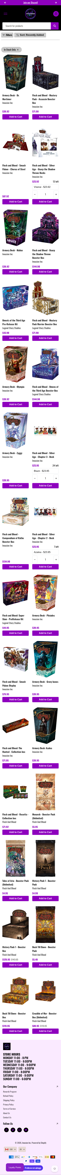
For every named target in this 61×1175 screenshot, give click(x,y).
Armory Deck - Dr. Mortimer (10, 97)
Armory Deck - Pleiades (43, 615)
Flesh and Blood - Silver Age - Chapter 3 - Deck (43, 455)
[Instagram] (19, 1130)
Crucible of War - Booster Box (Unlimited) (44, 1015)
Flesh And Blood (9, 822)
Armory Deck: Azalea (42, 748)
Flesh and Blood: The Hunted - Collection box (13, 750)
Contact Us (7, 1117)
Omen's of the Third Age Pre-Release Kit (13, 322)
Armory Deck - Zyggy (12, 453)
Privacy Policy (8, 1104)
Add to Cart (15, 117)
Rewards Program (10, 1091)
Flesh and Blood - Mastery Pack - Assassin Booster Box (44, 99)
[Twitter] (13, 1130)
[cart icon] (56, 14)
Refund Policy (8, 1095)
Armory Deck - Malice (12, 250)
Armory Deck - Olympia (13, 386)
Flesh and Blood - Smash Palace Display (14, 683)
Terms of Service (9, 1108)
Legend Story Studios (11, 328)
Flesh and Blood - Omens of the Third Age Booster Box (45, 388)
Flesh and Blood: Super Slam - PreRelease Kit (13, 617)
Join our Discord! (30, 2)
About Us (6, 1113)
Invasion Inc (7, 103)
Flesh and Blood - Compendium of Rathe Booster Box (13, 537)
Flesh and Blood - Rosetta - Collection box (15, 816)
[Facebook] (6, 1130)
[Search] (55, 26)
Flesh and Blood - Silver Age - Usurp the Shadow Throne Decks (43, 169)
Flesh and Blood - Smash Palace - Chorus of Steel (14, 167)
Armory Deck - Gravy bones (45, 681)
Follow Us (8, 1123)
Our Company (10, 1086)
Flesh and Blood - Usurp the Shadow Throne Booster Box (43, 253)
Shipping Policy (8, 1100)
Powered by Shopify (39, 1142)
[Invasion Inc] (30, 13)
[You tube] (26, 1130)
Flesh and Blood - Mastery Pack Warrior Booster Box (44, 322)
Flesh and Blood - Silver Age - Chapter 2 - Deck (43, 536)
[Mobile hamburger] (5, 14)
